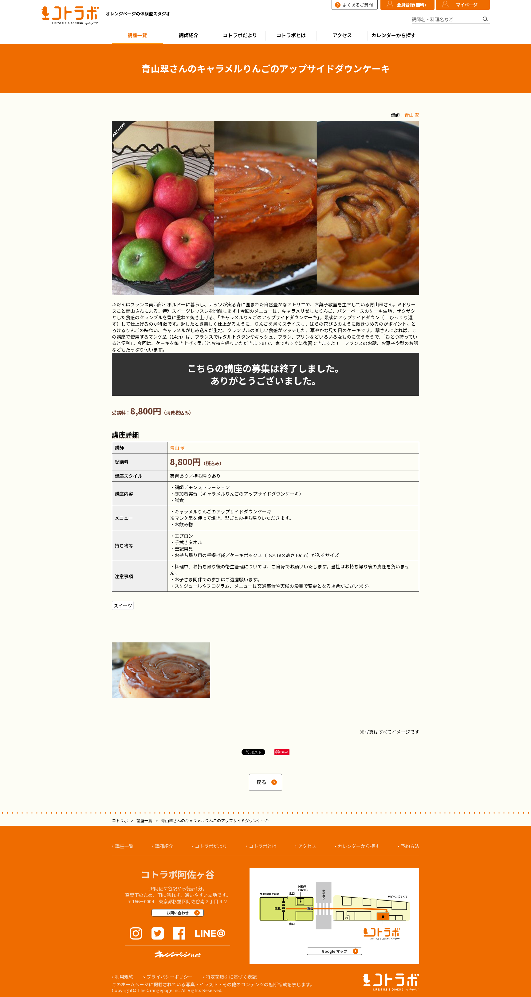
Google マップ (334, 951)
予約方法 (410, 846)
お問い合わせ (178, 912)
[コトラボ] (70, 16)
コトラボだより (240, 35)
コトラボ (120, 820)
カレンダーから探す (394, 35)
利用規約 (124, 976)
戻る (261, 782)
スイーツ (123, 605)
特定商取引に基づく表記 (231, 976)
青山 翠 (411, 115)
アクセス (342, 35)
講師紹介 (189, 35)
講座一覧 (137, 35)
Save (284, 752)
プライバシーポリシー (170, 976)
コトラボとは (291, 35)
